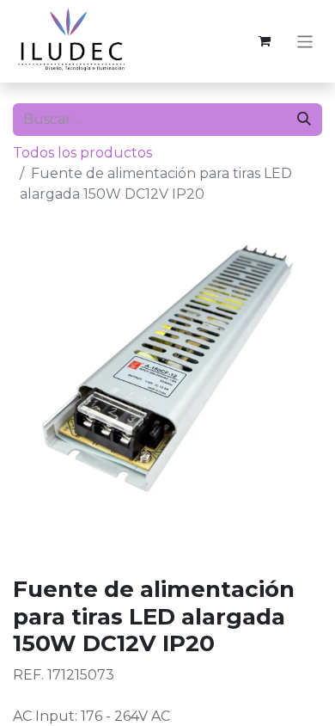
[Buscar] (304, 119)
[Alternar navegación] (305, 40)
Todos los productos (82, 153)
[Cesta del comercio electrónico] (264, 41)
